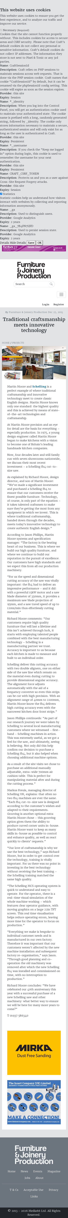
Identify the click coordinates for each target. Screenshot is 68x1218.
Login (45, 304)
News (24, 1171)
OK (40, 243)
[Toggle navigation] (61, 294)
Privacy (53, 1189)
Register (58, 304)
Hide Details (18, 242)
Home (6, 342)
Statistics (9, 194)
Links (34, 1196)
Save (31, 243)
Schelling (39, 386)
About (39, 1178)
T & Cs (14, 1189)
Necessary (16, 30)
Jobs (27, 1178)
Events (37, 1171)
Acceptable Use (33, 1189)
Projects (18, 342)
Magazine (54, 1171)
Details (4, 242)
